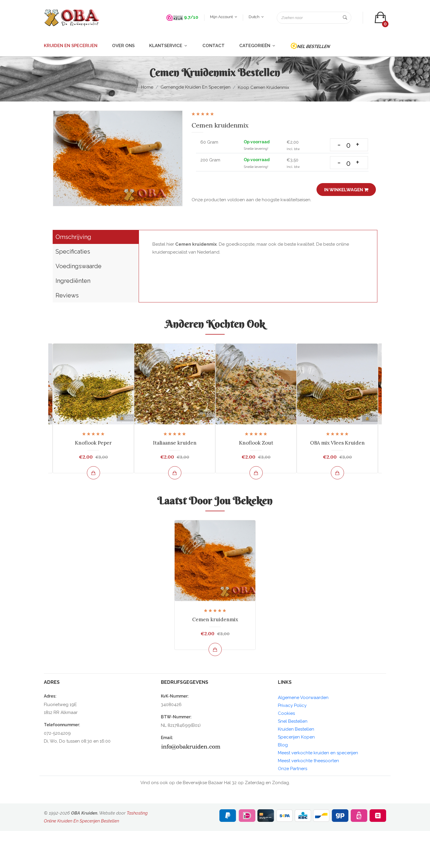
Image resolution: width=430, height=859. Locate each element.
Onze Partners (292, 768)
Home (147, 87)
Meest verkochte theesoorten (308, 760)
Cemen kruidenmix (215, 619)
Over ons (123, 45)
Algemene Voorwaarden (303, 697)
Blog (283, 745)
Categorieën (255, 45)
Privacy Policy (292, 705)
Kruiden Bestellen (296, 729)
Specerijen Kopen (296, 737)
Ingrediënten (73, 280)
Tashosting (137, 813)
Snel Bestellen (292, 721)
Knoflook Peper (93, 443)
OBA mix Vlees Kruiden (337, 443)
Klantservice (166, 45)
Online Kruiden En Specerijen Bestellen (81, 821)
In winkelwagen (344, 189)
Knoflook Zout (256, 443)
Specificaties (73, 251)
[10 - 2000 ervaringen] (174, 17)
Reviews (67, 295)
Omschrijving (73, 236)
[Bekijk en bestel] (93, 472)
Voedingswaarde (79, 266)
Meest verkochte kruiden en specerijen (318, 752)
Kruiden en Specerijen (70, 45)
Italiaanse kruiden (175, 443)
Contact (213, 45)
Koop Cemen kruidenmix (263, 87)
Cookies (286, 713)
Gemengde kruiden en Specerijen (196, 87)
